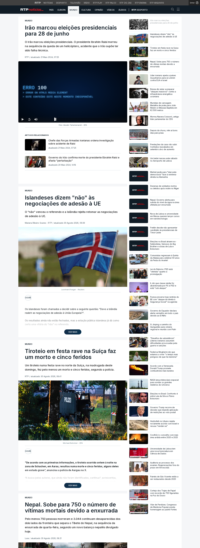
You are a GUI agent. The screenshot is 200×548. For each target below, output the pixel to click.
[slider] (82, 120)
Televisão (75, 3)
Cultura (86, 10)
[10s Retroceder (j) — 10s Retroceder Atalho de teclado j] (29, 119)
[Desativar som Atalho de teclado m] (36, 119)
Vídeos (111, 10)
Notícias (48, 3)
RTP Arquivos (157, 3)
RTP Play (97, 3)
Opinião (99, 10)
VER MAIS (72, 332)
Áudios (122, 10)
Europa (62, 10)
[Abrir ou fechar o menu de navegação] (177, 9)
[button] (173, 9)
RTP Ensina (140, 3)
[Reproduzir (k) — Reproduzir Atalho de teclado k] (22, 119)
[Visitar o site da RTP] (38, 2)
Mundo (73, 10)
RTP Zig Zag (126, 3)
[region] (72, 92)
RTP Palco (111, 3)
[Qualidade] (116, 119)
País (51, 10)
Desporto (61, 3)
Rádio (87, 3)
